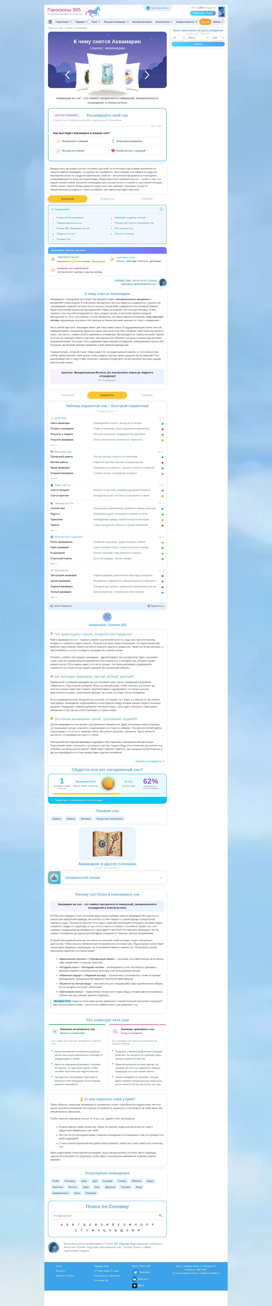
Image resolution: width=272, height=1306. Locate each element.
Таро (94, 22)
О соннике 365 (101, 1280)
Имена (216, 22)
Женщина (69, 1181)
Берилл (57, 818)
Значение (67, 198)
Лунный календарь (115, 22)
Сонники (147, 198)
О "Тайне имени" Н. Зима (106, 1271)
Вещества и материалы (110, 818)
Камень (71, 818)
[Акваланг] (89, 77)
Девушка (110, 1187)
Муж (97, 1187)
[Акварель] (125, 77)
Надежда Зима (123, 280)
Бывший (107, 1181)
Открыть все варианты (149, 761)
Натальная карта (142, 22)
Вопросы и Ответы (65, 1275)
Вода (139, 1187)
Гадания (80, 22)
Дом (95, 1181)
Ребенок (136, 1181)
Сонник (205, 22)
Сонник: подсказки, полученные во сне (99, 1247)
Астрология (162, 22)
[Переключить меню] (50, 22)
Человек (125, 1187)
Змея (86, 1187)
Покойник (91, 1193)
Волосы (73, 1187)
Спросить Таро (203, 13)
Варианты (107, 198)
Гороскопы (62, 22)
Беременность (61, 1193)
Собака (122, 1181)
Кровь (150, 1181)
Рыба (56, 1181)
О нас (59, 1266)
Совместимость (185, 22)
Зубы (84, 1181)
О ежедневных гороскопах (107, 1275)
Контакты (60, 1271)
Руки (77, 1193)
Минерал (86, 818)
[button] (61, 606)
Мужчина (58, 1187)
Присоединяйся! (160, 8)
